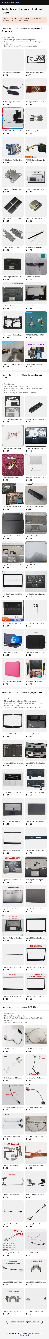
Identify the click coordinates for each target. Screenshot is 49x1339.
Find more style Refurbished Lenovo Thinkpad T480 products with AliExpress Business (22, 19)
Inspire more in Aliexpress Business (24, 1322)
